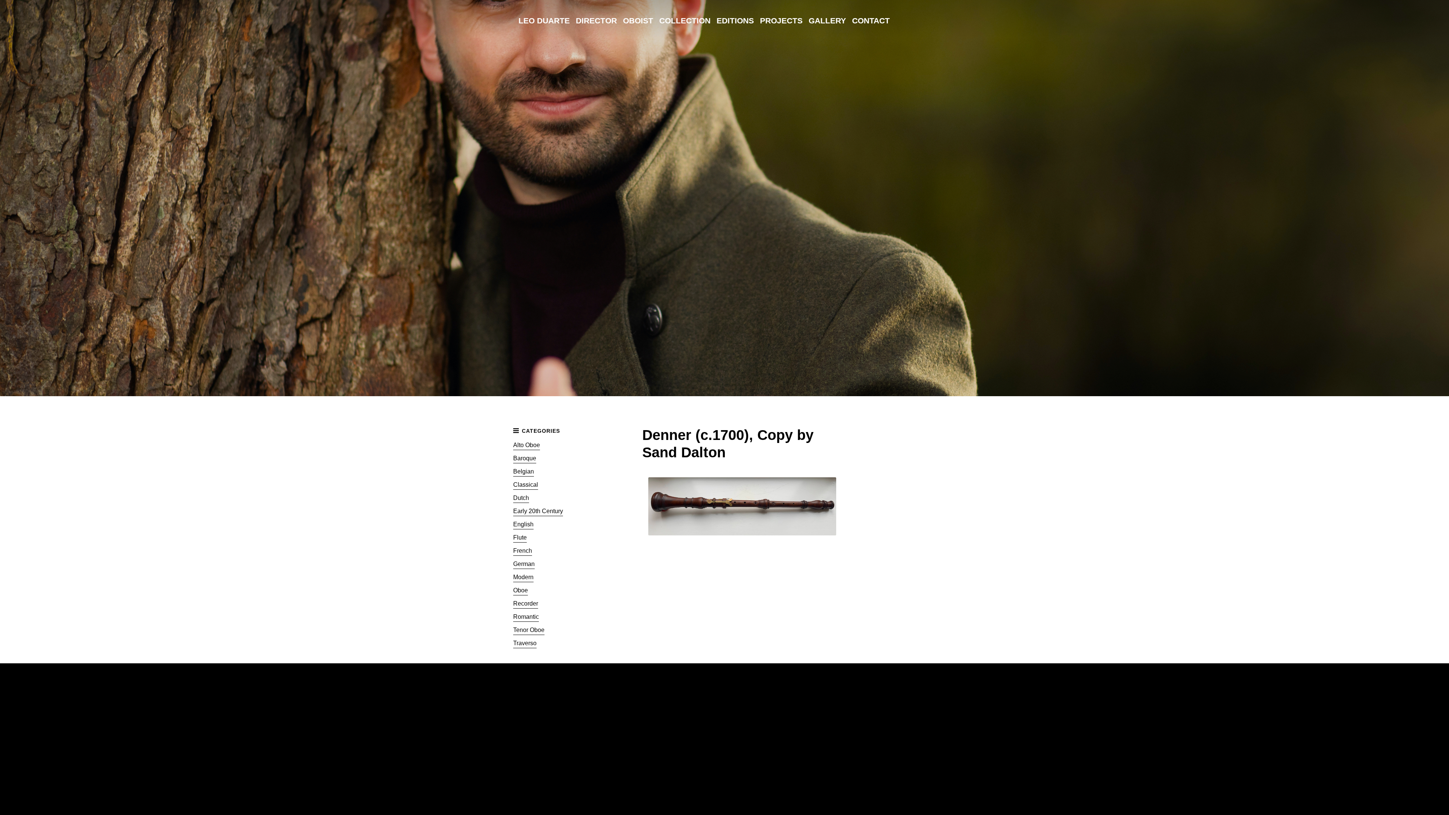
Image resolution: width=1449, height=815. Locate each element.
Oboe (520, 590)
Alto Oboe (526, 445)
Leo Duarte (544, 20)
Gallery (827, 20)
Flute (520, 537)
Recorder (525, 603)
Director (596, 20)
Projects (781, 20)
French (522, 550)
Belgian (523, 471)
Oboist (638, 20)
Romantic (526, 617)
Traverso (525, 643)
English (523, 524)
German (524, 564)
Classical (525, 484)
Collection (685, 20)
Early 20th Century (538, 511)
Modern (523, 577)
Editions (735, 20)
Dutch (521, 498)
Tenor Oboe (529, 630)
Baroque (524, 458)
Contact (871, 20)
